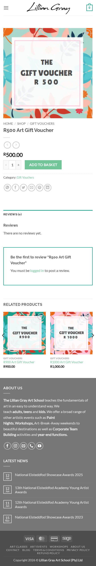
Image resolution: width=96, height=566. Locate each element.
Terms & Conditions (48, 550)
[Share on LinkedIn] (47, 187)
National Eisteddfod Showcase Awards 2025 (49, 474)
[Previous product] (16, 145)
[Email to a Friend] (31, 187)
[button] (6, 7)
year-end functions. (52, 434)
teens (27, 411)
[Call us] (31, 446)
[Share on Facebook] (15, 187)
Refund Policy (48, 553)
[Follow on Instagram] (15, 446)
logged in (37, 270)
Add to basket (43, 165)
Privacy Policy (78, 550)
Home (8, 123)
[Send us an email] (23, 446)
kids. (42, 411)
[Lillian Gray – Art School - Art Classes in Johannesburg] (48, 8)
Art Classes (18, 546)
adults (17, 411)
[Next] (92, 344)
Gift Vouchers (42, 123)
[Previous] (3, 344)
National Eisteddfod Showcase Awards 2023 (49, 517)
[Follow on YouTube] (39, 446)
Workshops (24, 423)
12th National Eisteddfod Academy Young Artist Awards (52, 504)
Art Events (38, 546)
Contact (13, 550)
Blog (26, 550)
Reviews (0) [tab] (12, 214)
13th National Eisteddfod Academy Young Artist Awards (52, 489)
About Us (78, 546)
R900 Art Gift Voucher (19, 362)
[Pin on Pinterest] (39, 187)
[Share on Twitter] (23, 187)
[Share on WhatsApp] (7, 187)
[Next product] (7, 145)
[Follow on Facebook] (7, 446)
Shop (21, 123)
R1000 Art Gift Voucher (66, 362)
